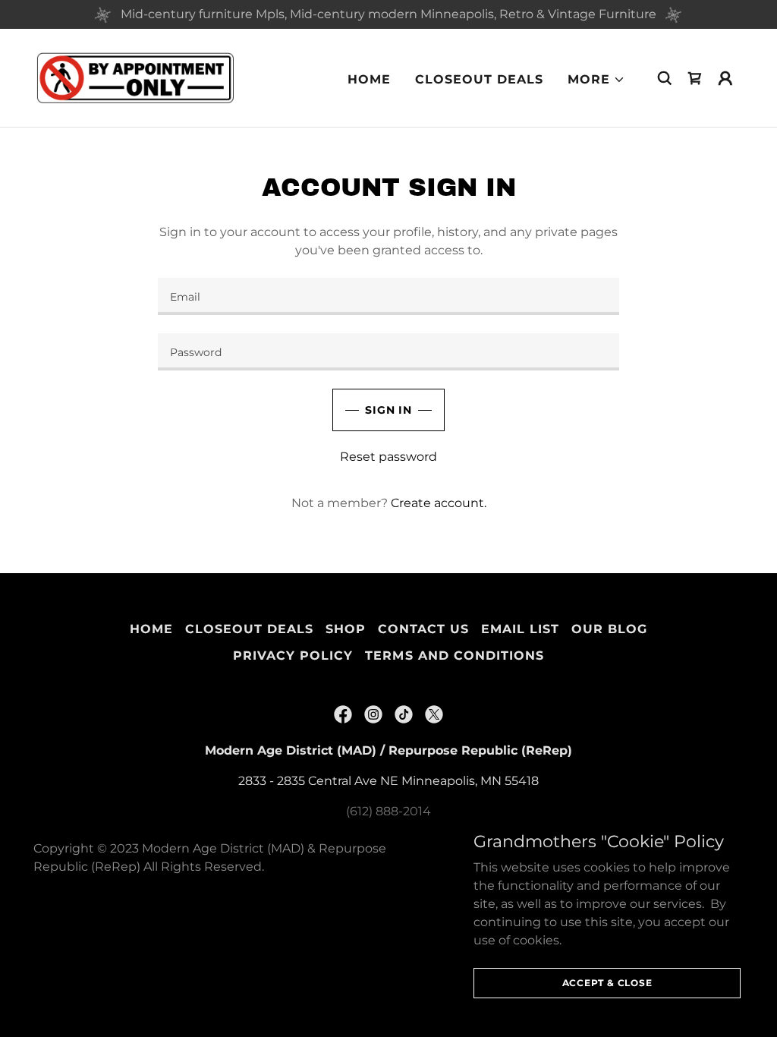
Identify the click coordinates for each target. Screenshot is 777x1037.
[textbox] (388, 296)
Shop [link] (346, 629)
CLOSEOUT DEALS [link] (479, 79)
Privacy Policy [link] (293, 655)
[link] (135, 77)
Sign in (388, 410)
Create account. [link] (438, 503)
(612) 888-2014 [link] (388, 811)
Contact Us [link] (423, 629)
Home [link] (369, 79)
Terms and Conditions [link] (454, 655)
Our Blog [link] (609, 629)
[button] (596, 80)
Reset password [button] (388, 456)
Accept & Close (607, 982)
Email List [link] (520, 629)
